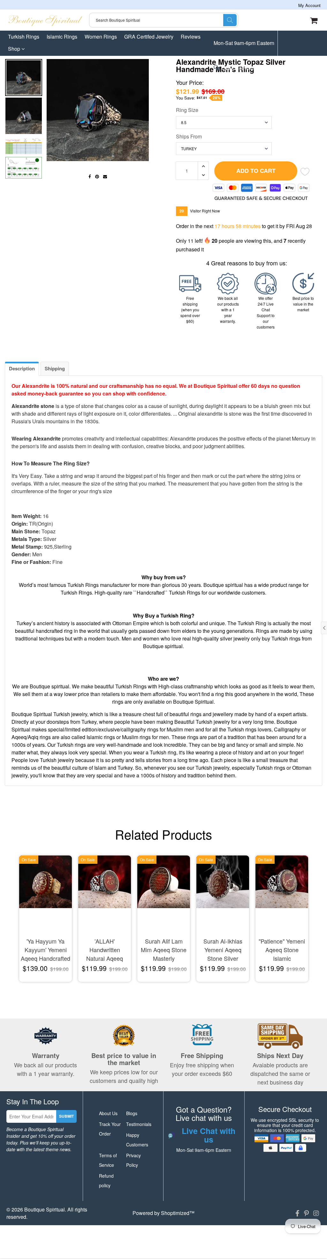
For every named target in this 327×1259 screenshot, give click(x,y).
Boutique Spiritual (44, 1209)
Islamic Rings (62, 36)
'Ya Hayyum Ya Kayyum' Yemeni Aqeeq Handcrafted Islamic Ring (45, 950)
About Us (108, 1113)
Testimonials (138, 1124)
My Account (309, 5)
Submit (66, 1116)
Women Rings (101, 36)
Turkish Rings (23, 36)
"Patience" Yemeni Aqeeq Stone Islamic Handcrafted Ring (282, 950)
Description (22, 368)
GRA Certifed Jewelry (148, 36)
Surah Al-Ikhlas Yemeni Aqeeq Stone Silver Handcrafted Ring (223, 950)
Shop (14, 48)
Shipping (55, 368)
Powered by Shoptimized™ (163, 1213)
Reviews (191, 36)
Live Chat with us (240, 68)
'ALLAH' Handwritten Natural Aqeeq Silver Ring (104, 950)
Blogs (131, 1113)
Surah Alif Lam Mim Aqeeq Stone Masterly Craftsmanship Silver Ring (163, 950)
